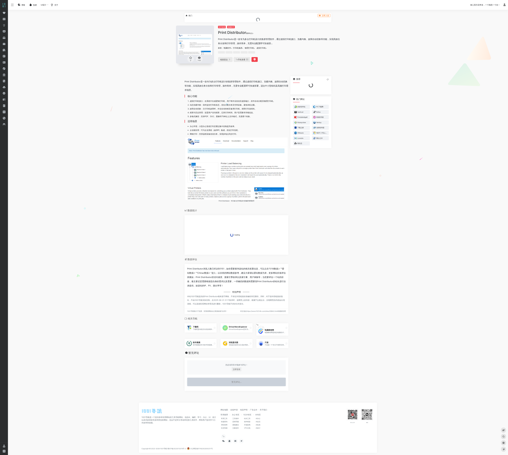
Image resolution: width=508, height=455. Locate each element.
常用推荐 (224, 415)
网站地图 (224, 410)
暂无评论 (193, 352)
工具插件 (235, 418)
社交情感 (224, 428)
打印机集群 (237, 48)
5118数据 (273, 268)
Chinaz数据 (202, 273)
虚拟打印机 (261, 48)
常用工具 (224, 418)
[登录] (504, 5)
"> (240, 59)
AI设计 (258, 428)
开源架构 (247, 425)
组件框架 (247, 422)
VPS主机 (247, 428)
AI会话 (258, 422)
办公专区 (235, 415)
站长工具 (247, 418)
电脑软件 (231, 27)
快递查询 (224, 422)
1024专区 (247, 415)
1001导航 (163, 449)
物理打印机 (249, 48)
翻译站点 (249, 33)
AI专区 (258, 415)
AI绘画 (258, 425)
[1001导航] (152, 411)
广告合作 (253, 410)
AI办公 (258, 418)
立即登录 (236, 369)
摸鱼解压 (235, 425)
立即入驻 (325, 15)
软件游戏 (222, 27)
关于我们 (263, 410)
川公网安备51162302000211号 (201, 449)
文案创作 (235, 428)
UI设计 (43, 5)
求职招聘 (224, 425)
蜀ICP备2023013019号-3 (176, 449)
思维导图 (235, 422)
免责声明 (244, 410)
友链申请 (234, 410)
